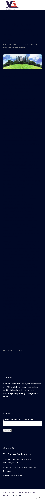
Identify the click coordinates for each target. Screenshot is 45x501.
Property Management (17, 47)
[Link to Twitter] (32, 498)
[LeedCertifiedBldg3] (22, 61)
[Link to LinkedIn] (36, 498)
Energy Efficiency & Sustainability (16, 44)
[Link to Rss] (40, 498)
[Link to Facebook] (29, 498)
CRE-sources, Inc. (17, 495)
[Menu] (38, 5)
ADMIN (20, 351)
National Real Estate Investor (24, 344)
